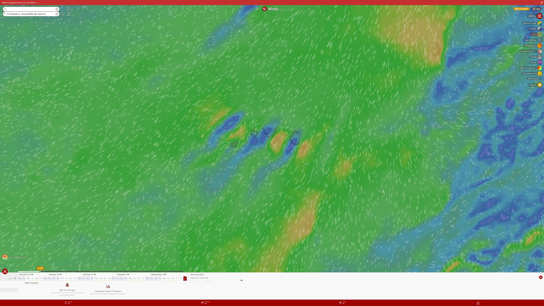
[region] (272, 153)
